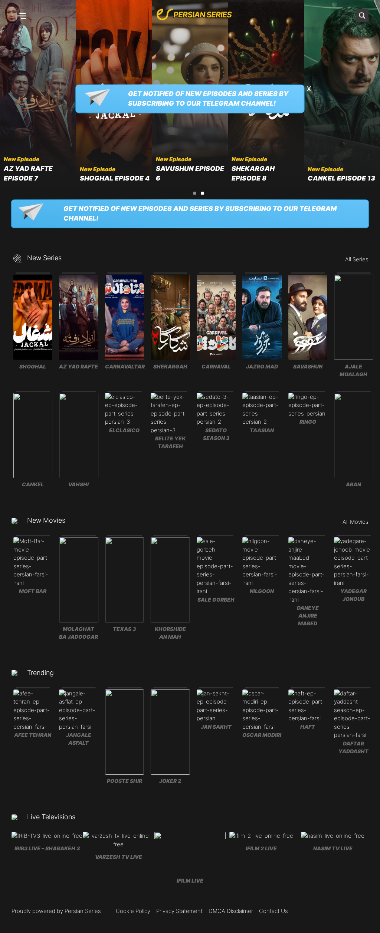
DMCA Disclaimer (231, 910)
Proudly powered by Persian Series (56, 910)
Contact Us (273, 910)
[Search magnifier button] (362, 15)
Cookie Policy (133, 910)
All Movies (355, 521)
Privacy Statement (179, 910)
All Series (356, 259)
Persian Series (202, 14)
